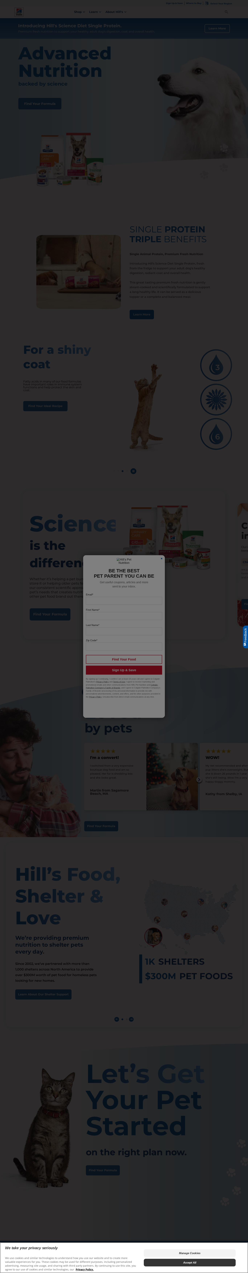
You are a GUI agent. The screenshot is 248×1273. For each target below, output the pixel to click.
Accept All (189, 1262)
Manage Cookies (189, 1253)
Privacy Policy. (85, 1269)
